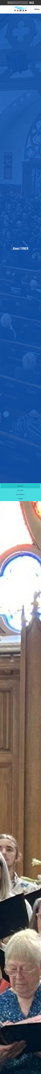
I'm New (20, 498)
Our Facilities (20, 494)
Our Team (20, 490)
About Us (20, 486)
